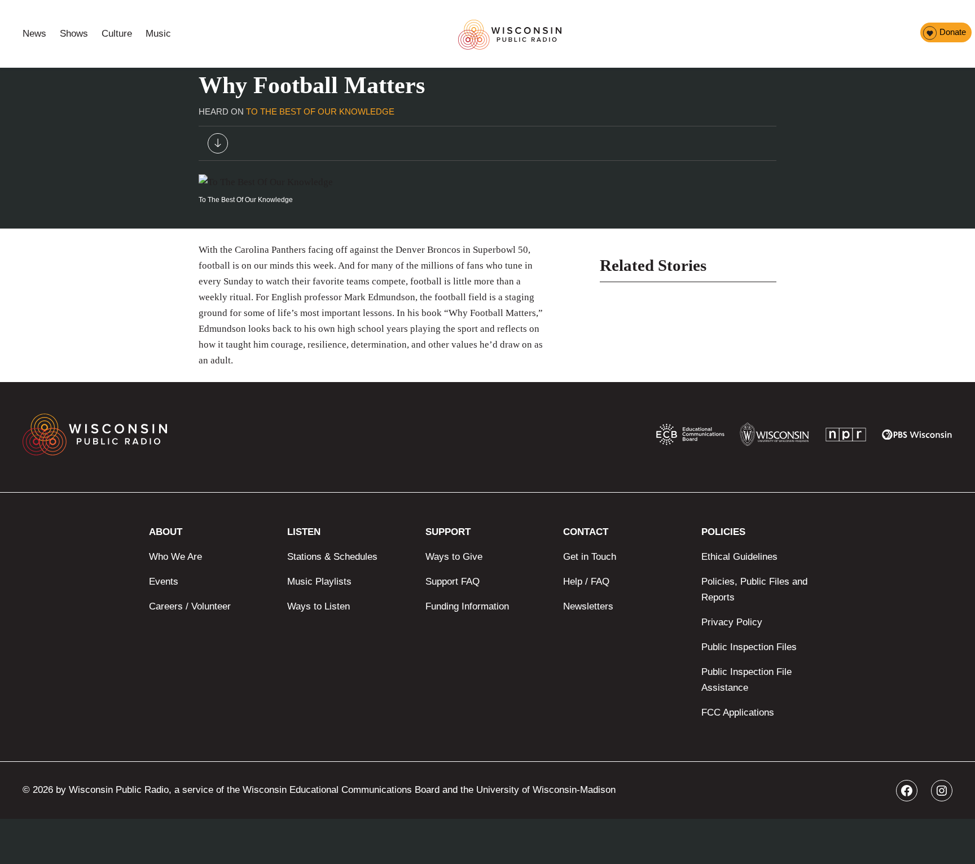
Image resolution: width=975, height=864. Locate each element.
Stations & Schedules (332, 556)
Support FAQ (452, 581)
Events (163, 581)
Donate (952, 32)
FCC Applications (737, 712)
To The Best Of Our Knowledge (320, 111)
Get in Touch (589, 556)
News (34, 33)
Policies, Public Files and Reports (754, 589)
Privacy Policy (731, 622)
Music (158, 33)
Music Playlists (319, 581)
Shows (74, 33)
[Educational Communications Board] (690, 437)
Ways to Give (453, 556)
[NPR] (845, 437)
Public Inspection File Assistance (746, 679)
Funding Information (467, 606)
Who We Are (175, 556)
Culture (117, 33)
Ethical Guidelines (739, 556)
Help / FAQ (586, 581)
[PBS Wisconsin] (917, 437)
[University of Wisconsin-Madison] (774, 437)
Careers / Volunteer (190, 606)
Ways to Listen (318, 606)
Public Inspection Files (749, 647)
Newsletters (588, 606)
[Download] (217, 146)
